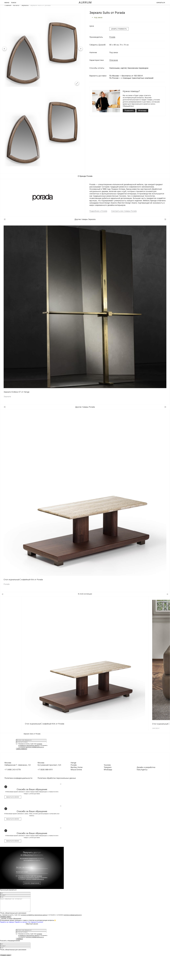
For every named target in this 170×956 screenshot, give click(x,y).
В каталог (40, 922)
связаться (160, 2)
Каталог (16, 5)
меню (6, 2)
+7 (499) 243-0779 (13, 770)
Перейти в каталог (21, 922)
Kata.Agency (142, 770)
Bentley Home (77, 767)
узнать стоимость (119, 29)
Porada (112, 37)
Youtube (107, 765)
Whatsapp (142, 110)
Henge (73, 763)
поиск (13, 2)
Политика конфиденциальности (18, 778)
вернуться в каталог (12, 797)
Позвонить (129, 110)
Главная (8, 5)
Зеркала (25, 5)
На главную (32, 922)
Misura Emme (76, 770)
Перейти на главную (7, 922)
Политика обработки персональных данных (57, 778)
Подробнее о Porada (98, 211)
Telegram (107, 767)
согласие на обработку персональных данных (34, 915)
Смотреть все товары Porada (124, 211)
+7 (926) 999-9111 (45, 770)
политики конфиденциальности (35, 747)
